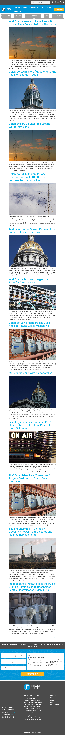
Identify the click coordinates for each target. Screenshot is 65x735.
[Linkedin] (58, 2)
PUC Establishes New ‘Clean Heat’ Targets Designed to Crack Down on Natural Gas (30, 478)
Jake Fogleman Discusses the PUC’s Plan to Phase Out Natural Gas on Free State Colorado (31, 425)
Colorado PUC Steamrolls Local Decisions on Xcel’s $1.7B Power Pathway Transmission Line (28, 177)
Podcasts (17, 11)
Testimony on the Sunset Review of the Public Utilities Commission (32, 231)
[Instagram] (61, 2)
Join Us (52, 700)
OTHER (33, 18)
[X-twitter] (55, 2)
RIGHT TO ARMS (57, 15)
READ (41, 7)
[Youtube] (63, 2)
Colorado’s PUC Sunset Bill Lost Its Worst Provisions (29, 125)
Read (51, 702)
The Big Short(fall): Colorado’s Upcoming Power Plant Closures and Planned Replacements (30, 531)
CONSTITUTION (5, 15)
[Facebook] (53, 2)
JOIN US (33, 7)
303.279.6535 (12, 712)
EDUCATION (17, 15)
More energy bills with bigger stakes (30, 373)
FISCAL (46, 15)
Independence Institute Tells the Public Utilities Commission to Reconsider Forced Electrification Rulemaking (32, 586)
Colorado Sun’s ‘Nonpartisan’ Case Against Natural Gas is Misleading (29, 324)
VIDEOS (48, 7)
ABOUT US (16, 7)
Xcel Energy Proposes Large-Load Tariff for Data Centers (29, 281)
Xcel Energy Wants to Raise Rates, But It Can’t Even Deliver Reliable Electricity (32, 23)
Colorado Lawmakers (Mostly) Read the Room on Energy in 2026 (32, 73)
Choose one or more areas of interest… (40, 655)
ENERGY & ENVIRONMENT (33, 15)
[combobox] (40, 2)
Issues (25, 7)
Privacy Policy (54, 704)
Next (54, 637)
